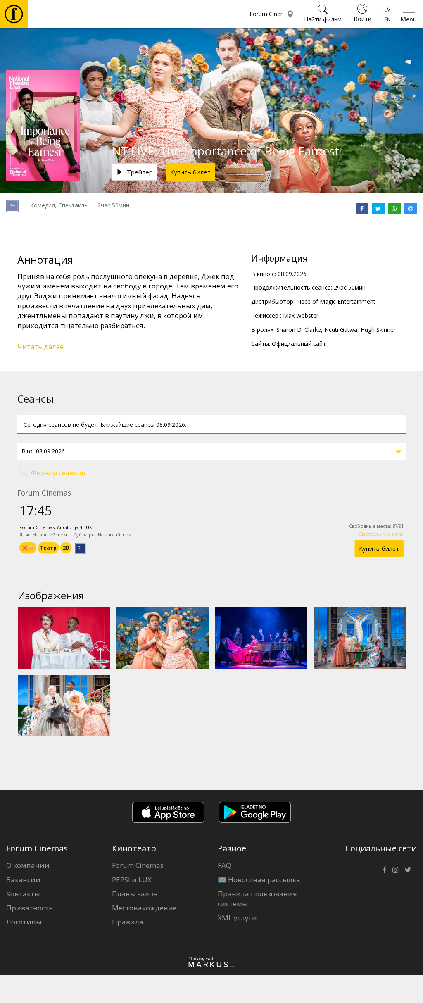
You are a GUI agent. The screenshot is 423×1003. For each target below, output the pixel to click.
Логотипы (24, 922)
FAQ (224, 865)
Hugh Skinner (378, 330)
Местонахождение (144, 907)
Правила (127, 922)
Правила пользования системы (257, 898)
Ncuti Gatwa (340, 330)
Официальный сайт (299, 344)
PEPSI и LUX (132, 879)
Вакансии (23, 879)
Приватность (29, 907)
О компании (28, 865)
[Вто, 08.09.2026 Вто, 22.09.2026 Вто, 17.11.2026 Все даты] (211, 451)
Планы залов (134, 893)
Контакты (23, 893)
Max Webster (300, 315)
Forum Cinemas (138, 865)
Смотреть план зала (381, 534)
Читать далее (40, 346)
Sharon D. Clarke (298, 330)
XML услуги (237, 917)
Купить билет (190, 172)
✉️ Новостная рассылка (259, 879)
